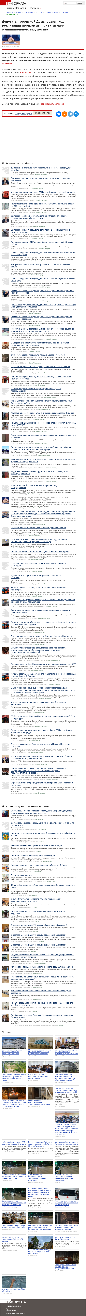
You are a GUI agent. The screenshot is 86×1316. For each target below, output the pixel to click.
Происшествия (51, 12)
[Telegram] (70, 114)
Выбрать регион (11, 1310)
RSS (23, 1313)
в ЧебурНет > (11, 14)
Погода (38, 12)
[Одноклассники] (64, 114)
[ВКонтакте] (58, 114)
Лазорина (7, 64)
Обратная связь (11, 1309)
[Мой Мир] (76, 114)
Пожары (64, 12)
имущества (25, 72)
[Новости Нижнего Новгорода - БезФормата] (13, 3)
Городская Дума (23, 113)
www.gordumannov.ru (12, 46)
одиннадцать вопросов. (52, 104)
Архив (18, 12)
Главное (9, 12)
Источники (28, 12)
